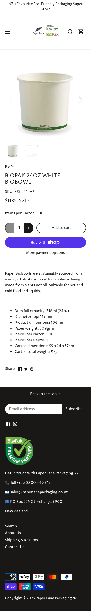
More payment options (45, 253)
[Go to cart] (81, 31)
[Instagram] (15, 423)
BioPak (11, 167)
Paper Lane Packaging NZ (56, 598)
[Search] (70, 31)
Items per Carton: (20, 213)
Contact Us (14, 546)
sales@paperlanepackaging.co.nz (39, 492)
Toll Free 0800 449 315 (30, 482)
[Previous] (11, 99)
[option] (45, 99)
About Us (13, 533)
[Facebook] (8, 423)
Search (11, 526)
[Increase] (28, 228)
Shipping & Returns (21, 540)
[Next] (80, 99)
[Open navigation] (7, 32)
